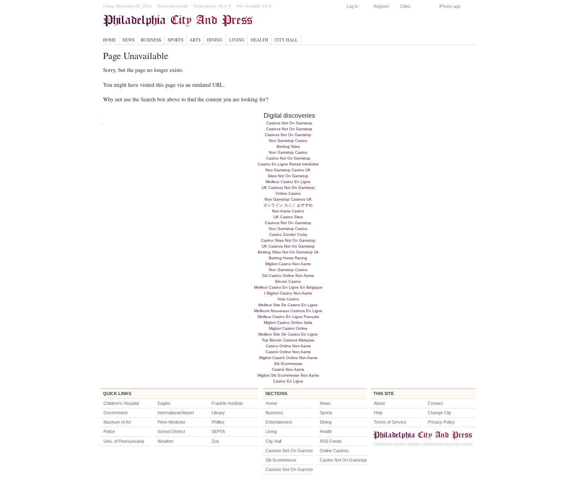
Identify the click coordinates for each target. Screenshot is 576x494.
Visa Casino (288, 299)
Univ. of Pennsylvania (123, 441)
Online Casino (288, 193)
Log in (352, 6)
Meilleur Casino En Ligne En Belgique (288, 287)
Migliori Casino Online (288, 328)
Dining (215, 40)
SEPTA (218, 431)
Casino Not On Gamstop (288, 158)
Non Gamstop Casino (288, 140)
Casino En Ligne (288, 381)
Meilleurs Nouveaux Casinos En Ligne (288, 311)
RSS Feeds (331, 441)
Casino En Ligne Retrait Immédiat (288, 164)
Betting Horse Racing (288, 258)
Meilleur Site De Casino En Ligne (288, 305)
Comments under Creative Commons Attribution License (423, 444)
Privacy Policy (441, 422)
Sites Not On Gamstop (288, 176)
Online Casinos (334, 450)
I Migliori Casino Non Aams (288, 293)
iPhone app (449, 6)
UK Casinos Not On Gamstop (288, 187)
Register (381, 6)
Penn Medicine (171, 422)
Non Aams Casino (288, 211)
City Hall (286, 40)
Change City (439, 412)
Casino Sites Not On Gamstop (288, 240)
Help (378, 412)
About (379, 403)
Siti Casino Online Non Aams (288, 275)
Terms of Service (390, 422)
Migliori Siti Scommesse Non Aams (288, 375)
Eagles (164, 403)
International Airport (176, 412)
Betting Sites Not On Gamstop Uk (288, 252)
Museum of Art (117, 422)
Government (115, 412)
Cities (405, 6)
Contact (435, 403)
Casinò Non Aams (288, 369)
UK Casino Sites (288, 217)
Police (109, 431)
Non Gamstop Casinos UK (288, 199)
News (128, 40)
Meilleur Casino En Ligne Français (288, 316)
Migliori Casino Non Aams (288, 264)
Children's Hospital (121, 403)
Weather (166, 441)
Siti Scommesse (288, 363)
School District (171, 431)
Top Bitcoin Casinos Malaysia (288, 340)
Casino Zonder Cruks (288, 234)
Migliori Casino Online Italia (288, 322)
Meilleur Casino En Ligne (288, 182)
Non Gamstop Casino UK (288, 170)
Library (218, 412)
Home (109, 40)
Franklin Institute (227, 403)
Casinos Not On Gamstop (289, 123)
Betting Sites (288, 146)
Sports (175, 40)
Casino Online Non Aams (288, 346)
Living (237, 40)
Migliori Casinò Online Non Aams (288, 358)
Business (151, 40)
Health (259, 40)
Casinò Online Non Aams (288, 352)
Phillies (218, 422)
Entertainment (279, 422)
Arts (195, 40)
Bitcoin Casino (288, 281)
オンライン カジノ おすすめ (288, 205)
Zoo (215, 441)
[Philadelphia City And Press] (182, 20)
